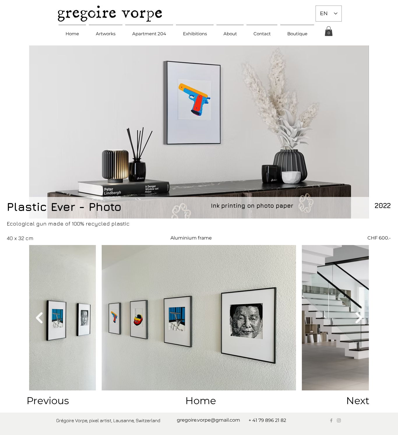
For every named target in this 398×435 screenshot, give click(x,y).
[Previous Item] (39, 318)
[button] (105, 31)
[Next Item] (358, 318)
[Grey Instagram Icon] (338, 420)
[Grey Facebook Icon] (331, 420)
